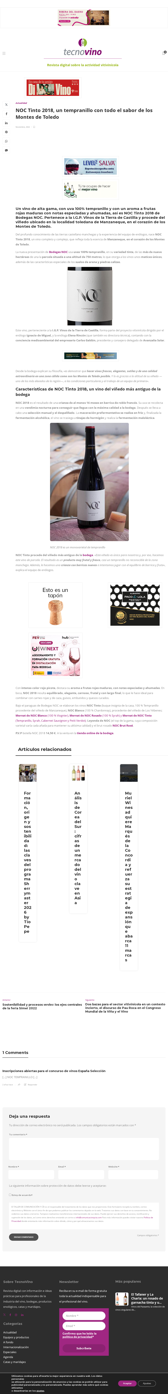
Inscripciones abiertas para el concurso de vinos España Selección (53, 1071)
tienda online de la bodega (95, 733)
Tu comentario (18, 1134)
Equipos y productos (16, 1337)
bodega (88, 555)
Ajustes (147, 1383)
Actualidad (21, 103)
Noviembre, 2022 (23, 127)
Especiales (9, 1352)
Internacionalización (16, 1347)
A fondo (8, 1342)
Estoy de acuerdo (22, 1195)
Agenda (8, 1357)
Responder (32, 1084)
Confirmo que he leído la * (79, 1335)
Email (62, 1166)
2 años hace (7, 1085)
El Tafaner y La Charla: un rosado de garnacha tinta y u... (147, 1298)
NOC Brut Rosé (123, 725)
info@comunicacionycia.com (89, 1217)
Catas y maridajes (14, 1362)
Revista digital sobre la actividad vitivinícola (82, 65)
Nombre (13, 1166)
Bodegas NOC (58, 252)
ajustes (40, 1390)
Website (113, 1166)
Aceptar (127, 1383)
